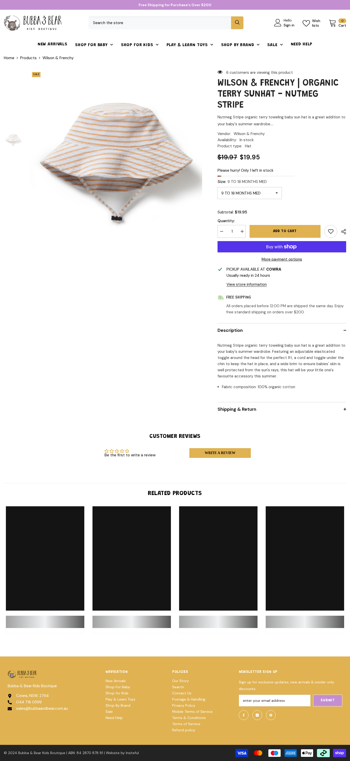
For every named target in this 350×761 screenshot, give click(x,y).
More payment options (282, 259)
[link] (45, 619)
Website (113, 752)
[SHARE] (341, 231)
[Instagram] (257, 715)
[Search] (165, 22)
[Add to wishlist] (330, 231)
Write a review (220, 453)
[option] (115, 155)
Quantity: (226, 220)
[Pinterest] (271, 715)
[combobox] (159, 22)
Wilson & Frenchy (249, 133)
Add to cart (285, 231)
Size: (242, 181)
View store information (247, 284)
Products (28, 57)
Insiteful (132, 752)
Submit (328, 700)
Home (9, 57)
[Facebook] (244, 715)
